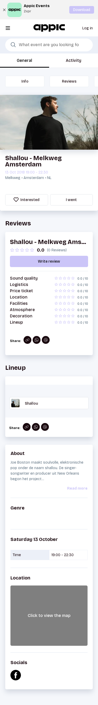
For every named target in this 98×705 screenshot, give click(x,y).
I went (71, 200)
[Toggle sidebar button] (7, 28)
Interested (29, 200)
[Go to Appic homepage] (49, 27)
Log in (87, 28)
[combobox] (49, 45)
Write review (49, 261)
